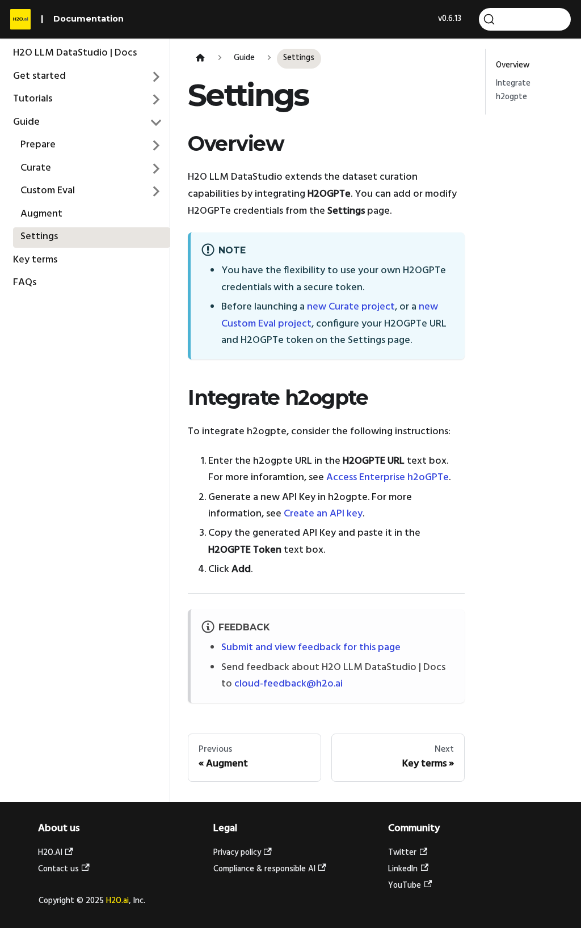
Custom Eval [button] (47, 191)
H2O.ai (117, 901)
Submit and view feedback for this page (311, 647)
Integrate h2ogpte (513, 90)
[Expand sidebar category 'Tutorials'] (156, 100)
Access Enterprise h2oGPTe (387, 477)
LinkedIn (403, 869)
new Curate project (351, 307)
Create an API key (323, 514)
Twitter (402, 852)
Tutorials (32, 99)
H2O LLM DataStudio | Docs (75, 53)
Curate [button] (35, 168)
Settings (39, 236)
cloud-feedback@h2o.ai (288, 684)
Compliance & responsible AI (264, 869)
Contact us (58, 869)
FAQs (24, 282)
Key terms (35, 260)
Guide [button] (26, 122)
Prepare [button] (38, 145)
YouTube (404, 885)
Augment (41, 214)
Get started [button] (39, 76)
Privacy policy (237, 852)
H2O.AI (50, 852)
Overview (512, 65)
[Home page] (200, 59)
